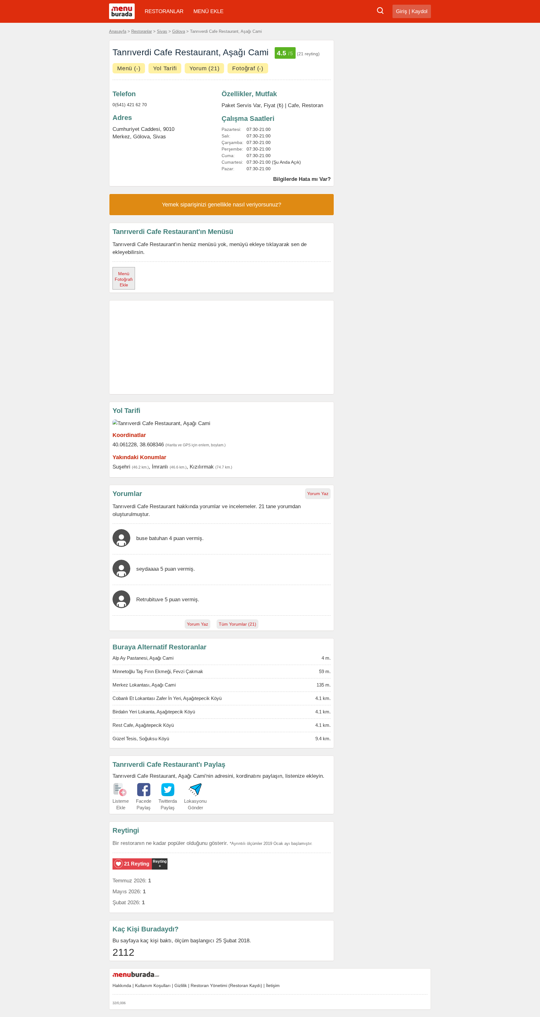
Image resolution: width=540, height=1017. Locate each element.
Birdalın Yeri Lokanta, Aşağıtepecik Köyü (153, 711)
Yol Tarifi (165, 68)
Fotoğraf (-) (247, 68)
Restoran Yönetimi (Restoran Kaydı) (226, 985)
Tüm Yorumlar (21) (237, 624)
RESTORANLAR (164, 11)
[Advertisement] (221, 347)
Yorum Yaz (317, 493)
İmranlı (160, 466)
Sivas (162, 31)
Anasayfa (117, 31)
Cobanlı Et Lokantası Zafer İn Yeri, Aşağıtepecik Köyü (167, 698)
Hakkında (121, 985)
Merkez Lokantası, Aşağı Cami (144, 684)
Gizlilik (180, 985)
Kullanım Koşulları (153, 985)
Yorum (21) (204, 68)
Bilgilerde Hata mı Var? (302, 179)
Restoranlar (141, 31)
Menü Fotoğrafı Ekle (124, 279)
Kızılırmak (202, 466)
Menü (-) (128, 68)
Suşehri (121, 466)
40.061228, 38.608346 (138, 444)
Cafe (293, 105)
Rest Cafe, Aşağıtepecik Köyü (143, 725)
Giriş (401, 11)
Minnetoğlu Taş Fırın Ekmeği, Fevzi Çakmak (157, 671)
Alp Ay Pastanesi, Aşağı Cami (142, 658)
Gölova (178, 31)
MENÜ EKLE (208, 11)
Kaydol (420, 11)
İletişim (273, 985)
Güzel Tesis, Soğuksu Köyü (140, 738)
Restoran (312, 105)
